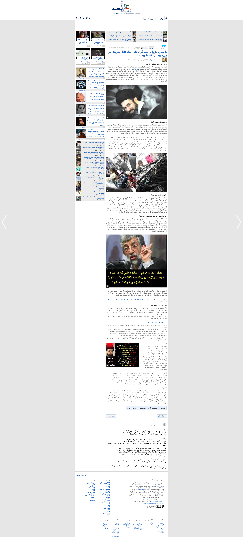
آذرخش (117, 523)
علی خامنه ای (142, 408)
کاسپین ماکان (82, 127)
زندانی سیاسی (106, 502)
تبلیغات (144, 19)
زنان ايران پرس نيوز (137, 525)
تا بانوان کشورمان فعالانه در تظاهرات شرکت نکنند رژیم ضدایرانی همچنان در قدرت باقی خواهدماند (98, 60)
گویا (152, 524)
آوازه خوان (142, 489)
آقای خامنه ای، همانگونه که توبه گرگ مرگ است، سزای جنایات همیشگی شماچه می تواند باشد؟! (98, 42)
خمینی (93, 497)
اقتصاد (108, 484)
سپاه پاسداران (91, 483)
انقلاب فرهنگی (91, 487)
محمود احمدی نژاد (90, 495)
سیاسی (155, 484)
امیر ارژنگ (81, 139)
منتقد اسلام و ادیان (115, 536)
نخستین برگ (166, 18)
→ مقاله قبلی (162, 416)
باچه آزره (117, 525)
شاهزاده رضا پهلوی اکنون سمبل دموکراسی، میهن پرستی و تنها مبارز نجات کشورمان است (83, 41)
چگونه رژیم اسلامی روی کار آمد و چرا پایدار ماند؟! (96, 124)
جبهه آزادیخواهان (127, 523)
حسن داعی (105, 524)
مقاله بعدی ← (111, 416)
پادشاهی (107, 492)
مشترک (85, 18)
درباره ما (161, 19)
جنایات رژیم (107, 498)
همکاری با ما (152, 19)
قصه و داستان (106, 508)
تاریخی (108, 495)
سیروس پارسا (82, 90)
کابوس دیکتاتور (116, 530)
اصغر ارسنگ (116, 524)
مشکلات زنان (106, 513)
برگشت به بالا (81, 475)
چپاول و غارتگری (153, 408)
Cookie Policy (146, 499)
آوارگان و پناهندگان (105, 483)
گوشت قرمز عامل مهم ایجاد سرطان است (95, 136)
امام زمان (136, 69)
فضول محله (121, 7)
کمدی (108, 511)
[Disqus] (136, 446)
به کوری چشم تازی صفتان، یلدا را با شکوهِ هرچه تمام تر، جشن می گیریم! (95, 81)
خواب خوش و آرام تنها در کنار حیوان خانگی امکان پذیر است (95, 133)
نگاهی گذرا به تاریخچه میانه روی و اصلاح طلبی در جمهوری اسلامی (96, 118)
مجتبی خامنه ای (131, 408)
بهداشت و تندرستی (105, 489)
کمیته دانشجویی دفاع (137, 528)
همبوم (151, 525)
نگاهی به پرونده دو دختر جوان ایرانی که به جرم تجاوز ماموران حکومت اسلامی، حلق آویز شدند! (95, 112)
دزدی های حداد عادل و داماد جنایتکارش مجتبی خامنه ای (125, 299)
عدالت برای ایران (138, 526)
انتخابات (108, 486)
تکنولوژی (107, 497)
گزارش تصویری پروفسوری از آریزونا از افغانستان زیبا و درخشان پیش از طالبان (96, 130)
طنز (109, 505)
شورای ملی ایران (127, 525)
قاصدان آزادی (105, 526)
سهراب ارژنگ (153, 60)
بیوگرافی (107, 491)
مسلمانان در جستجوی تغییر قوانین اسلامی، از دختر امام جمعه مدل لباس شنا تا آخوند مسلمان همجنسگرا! (95, 109)
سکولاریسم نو (161, 530)
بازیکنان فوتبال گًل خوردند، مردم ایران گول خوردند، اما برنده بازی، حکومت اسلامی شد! (95, 121)
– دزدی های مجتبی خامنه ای (156, 322)
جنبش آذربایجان (161, 525)
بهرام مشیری (105, 523)
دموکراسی (160, 487)
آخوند (93, 489)
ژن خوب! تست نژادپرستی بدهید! (97, 99)
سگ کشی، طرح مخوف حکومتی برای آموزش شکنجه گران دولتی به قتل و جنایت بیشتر (95, 106)
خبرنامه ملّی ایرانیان (160, 526)
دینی (108, 500)
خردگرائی (92, 486)
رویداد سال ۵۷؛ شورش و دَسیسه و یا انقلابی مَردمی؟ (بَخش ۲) (95, 88)
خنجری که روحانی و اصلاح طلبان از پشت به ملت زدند (95, 93)
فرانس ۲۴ (162, 532)
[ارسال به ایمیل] (139, 48)
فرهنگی (150, 484)
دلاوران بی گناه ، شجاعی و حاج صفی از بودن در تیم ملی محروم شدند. (96, 97)
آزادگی (151, 523)
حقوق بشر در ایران (137, 524)
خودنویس (162, 528)
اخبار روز (162, 523)
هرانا (141, 529)
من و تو (106, 529)
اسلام (93, 484)
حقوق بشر (139, 523)
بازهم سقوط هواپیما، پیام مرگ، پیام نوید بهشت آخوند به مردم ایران (96, 72)
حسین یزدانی (116, 526)
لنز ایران (106, 528)
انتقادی (108, 487)
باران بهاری (82, 102)
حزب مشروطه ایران (126, 524)
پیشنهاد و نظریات (105, 494)
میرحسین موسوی (90, 492)
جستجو (77, 18)
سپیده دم (162, 529)
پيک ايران (162, 524)
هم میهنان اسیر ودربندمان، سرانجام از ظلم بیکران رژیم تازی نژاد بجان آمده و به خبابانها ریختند (83, 60)
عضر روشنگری (116, 529)
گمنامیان (117, 534)
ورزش (108, 514)
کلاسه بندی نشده (105, 509)
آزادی (148, 487)
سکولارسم (154, 487)
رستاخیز (117, 528)
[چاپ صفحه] (142, 48)
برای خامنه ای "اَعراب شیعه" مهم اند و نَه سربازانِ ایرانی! (95, 84)
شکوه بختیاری (82, 114)
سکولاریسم (92, 500)
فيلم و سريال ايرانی (104, 525)
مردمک (162, 533)
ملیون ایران (128, 526)
